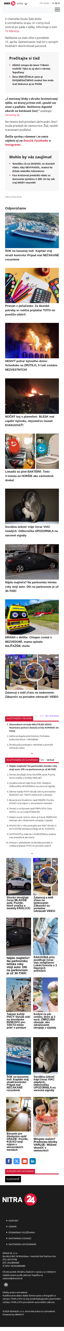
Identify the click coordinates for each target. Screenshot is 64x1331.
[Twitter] (16, 1161)
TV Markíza (12, 31)
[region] (26, 4)
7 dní (41, 759)
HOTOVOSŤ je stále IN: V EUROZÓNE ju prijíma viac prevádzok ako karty (32, 836)
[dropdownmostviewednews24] (32, 853)
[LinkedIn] (32, 1161)
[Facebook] (8, 1161)
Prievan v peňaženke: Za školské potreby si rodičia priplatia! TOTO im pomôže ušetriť (30, 844)
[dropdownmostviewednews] (32, 754)
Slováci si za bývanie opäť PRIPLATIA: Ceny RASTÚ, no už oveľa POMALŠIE (30, 810)
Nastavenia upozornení (22, 1244)
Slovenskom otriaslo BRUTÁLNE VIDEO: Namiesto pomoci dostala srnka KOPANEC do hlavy (34, 727)
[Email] (24, 1161)
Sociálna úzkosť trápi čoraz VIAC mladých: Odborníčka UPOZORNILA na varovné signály (32, 784)
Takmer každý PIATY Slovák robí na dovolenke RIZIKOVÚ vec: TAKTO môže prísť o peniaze (32, 793)
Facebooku (41, 140)
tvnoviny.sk (12, 115)
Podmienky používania (21, 1232)
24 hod (50, 759)
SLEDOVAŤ (13, 1179)
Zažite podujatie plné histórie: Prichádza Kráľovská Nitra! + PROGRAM (29, 738)
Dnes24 (28, 140)
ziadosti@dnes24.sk (13, 1278)
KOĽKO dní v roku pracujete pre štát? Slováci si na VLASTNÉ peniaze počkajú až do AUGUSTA (32, 827)
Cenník (12, 1226)
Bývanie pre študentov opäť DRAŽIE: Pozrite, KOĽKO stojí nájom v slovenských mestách (31, 801)
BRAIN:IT (19, 1314)
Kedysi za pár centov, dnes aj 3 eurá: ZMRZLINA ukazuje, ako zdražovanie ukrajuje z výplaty (33, 819)
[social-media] (5, 1284)
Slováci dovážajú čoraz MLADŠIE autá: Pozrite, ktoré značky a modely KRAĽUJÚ (32, 776)
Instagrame (12, 145)
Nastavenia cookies (19, 1238)
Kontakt (13, 1220)
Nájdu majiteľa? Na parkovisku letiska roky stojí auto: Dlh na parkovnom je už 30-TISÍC (33, 767)
